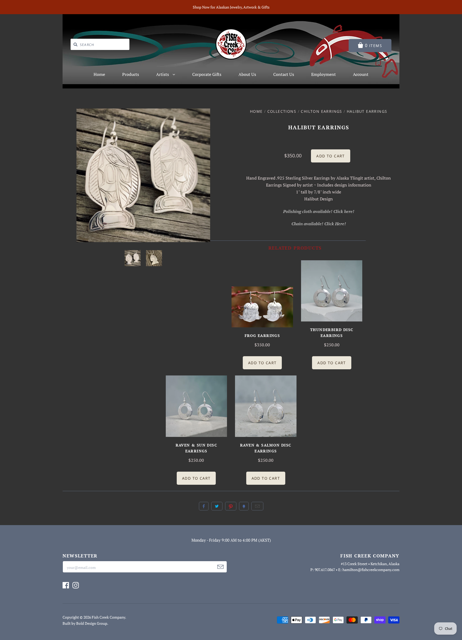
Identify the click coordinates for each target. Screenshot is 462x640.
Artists (163, 74)
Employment (323, 74)
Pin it (230, 506)
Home (99, 74)
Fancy (244, 506)
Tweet (216, 506)
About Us (247, 74)
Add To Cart (262, 362)
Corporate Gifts (206, 74)
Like (204, 506)
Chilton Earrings (321, 111)
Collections (281, 111)
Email (257, 506)
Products (130, 74)
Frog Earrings (262, 335)
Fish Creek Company (108, 617)
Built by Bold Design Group (85, 623)
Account (360, 74)
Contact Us (283, 74)
